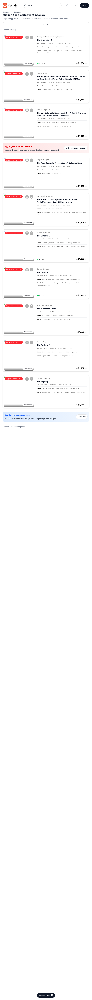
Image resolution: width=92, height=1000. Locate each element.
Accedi (74, 5)
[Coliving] (11, 5)
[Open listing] (62, 50)
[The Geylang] (19, 282)
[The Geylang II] (19, 245)
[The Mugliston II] (19, 50)
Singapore (17, 12)
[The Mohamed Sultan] (19, 318)
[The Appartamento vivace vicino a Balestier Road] (19, 173)
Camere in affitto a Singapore (14, 426)
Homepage (6, 12)
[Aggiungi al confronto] (27, 37)
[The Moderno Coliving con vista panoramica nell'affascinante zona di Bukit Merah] (19, 209)
